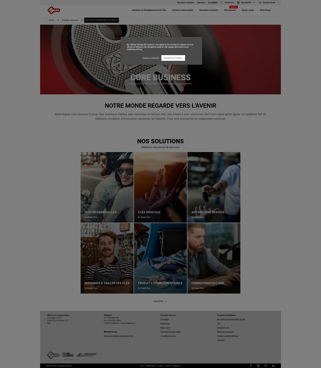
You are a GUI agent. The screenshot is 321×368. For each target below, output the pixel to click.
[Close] (198, 40)
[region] (161, 51)
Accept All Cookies (173, 58)
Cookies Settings (151, 58)
